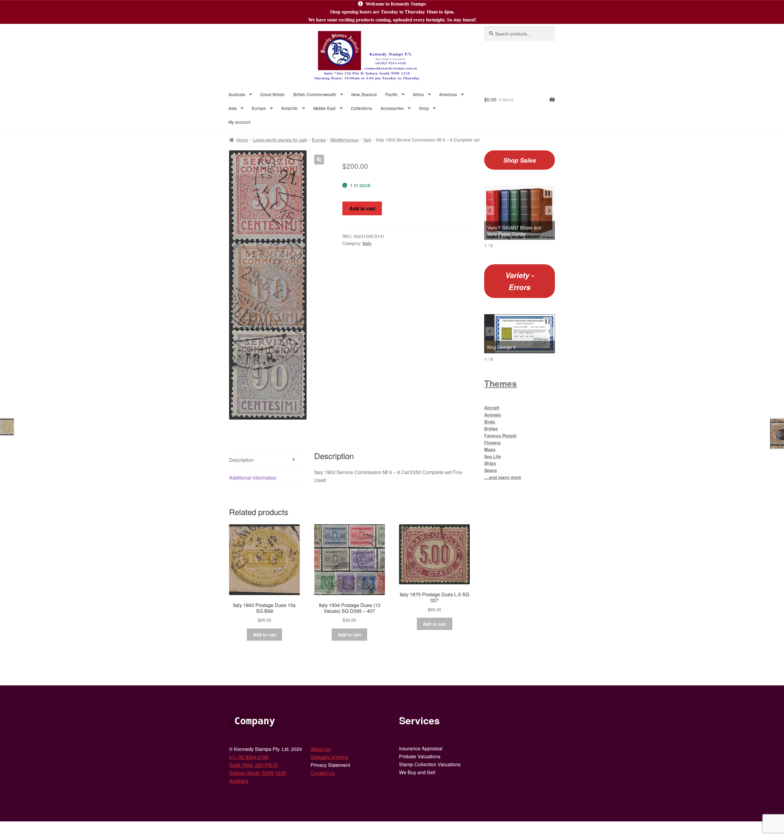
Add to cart (362, 208)
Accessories (392, 108)
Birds (489, 422)
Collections (361, 108)
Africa (418, 94)
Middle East (324, 108)
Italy (367, 140)
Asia (232, 108)
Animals (492, 415)
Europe (259, 108)
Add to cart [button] (264, 635)
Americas (448, 94)
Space (490, 470)
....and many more (502, 477)
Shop (424, 108)
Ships (490, 463)
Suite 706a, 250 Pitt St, (254, 764)
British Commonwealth (314, 94)
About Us (321, 748)
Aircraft (491, 408)
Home (242, 140)
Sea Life (492, 456)
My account (239, 122)
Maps (490, 449)
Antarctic (289, 108)
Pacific (391, 94)
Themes (500, 383)
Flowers (492, 442)
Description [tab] (241, 459)
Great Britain (272, 94)
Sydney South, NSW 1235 (257, 772)
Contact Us (323, 772)
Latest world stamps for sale (280, 140)
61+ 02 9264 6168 (249, 756)
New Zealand (364, 94)
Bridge (491, 428)
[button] (319, 159)
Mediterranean (344, 140)
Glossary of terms (329, 756)
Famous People (500, 435)
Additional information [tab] (253, 477)
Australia (236, 94)
